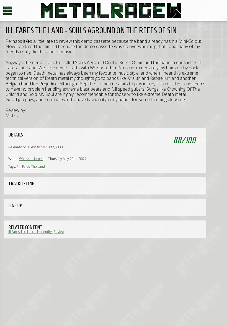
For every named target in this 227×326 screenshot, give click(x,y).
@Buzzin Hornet (31, 158)
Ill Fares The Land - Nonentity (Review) (36, 231)
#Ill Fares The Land (31, 166)
